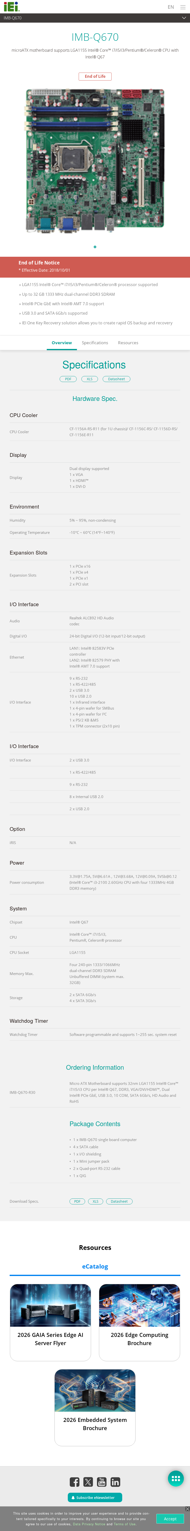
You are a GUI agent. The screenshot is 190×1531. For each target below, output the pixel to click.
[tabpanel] (95, 161)
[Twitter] (88, 1480)
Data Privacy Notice (89, 1524)
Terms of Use (125, 1524)
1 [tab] (95, 246)
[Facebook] (75, 1482)
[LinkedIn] (115, 1482)
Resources (128, 342)
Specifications (95, 342)
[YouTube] (102, 1482)
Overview (62, 342)
